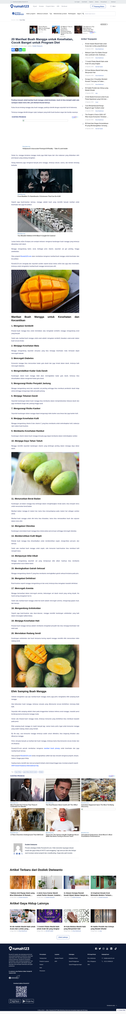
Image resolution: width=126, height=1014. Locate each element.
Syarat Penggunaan (74, 961)
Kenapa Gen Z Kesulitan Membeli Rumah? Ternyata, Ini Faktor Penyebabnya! (96, 80)
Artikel (17, 19)
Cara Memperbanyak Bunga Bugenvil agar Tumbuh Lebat (94, 107)
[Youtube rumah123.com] (107, 949)
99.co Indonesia (92, 958)
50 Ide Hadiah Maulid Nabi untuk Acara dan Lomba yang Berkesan (96, 45)
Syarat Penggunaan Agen (75, 964)
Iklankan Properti (59, 958)
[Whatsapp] (24, 49)
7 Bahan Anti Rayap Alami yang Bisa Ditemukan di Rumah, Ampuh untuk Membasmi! (22, 894)
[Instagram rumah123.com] (103, 949)
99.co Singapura (92, 961)
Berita (96, 2)
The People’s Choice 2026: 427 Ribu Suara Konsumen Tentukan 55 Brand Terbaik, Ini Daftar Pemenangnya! (96, 116)
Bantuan (113, 2)
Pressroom (42, 970)
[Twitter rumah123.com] (100, 949)
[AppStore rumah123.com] (15, 1001)
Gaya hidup (80, 13)
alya (96, 93)
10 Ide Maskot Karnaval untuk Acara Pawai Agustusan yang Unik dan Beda (97, 98)
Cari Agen (77, 2)
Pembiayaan (72, 13)
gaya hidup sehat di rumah (30, 772)
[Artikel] (17, 13)
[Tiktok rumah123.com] (115, 948)
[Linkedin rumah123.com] (111, 948)
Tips (51, 13)
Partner (41, 964)
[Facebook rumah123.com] (96, 949)
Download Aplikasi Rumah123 (20, 2)
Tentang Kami (43, 958)
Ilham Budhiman (99, 49)
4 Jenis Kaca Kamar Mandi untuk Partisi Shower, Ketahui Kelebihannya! (48, 894)
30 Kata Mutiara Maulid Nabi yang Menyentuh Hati (96, 71)
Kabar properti (30, 13)
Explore (91, 2)
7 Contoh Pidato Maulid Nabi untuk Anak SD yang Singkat (96, 62)
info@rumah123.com (109, 958)
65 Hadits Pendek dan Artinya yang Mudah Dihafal (96, 89)
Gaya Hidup (22, 19)
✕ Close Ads (121, 1010)
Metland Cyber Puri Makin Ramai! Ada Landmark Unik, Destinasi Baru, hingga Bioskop (96, 54)
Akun (114, 6)
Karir (41, 967)
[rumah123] (19, 949)
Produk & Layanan (44, 961)
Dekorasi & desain (42, 13)
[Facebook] (13, 49)
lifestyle (41, 772)
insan (96, 102)
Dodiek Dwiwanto (37, 46)
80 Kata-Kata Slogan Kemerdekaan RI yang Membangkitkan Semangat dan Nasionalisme (96, 125)
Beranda (13, 19)
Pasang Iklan (99, 6)
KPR (56, 961)
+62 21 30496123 (108, 961)
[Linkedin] (20, 49)
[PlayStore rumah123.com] (28, 1002)
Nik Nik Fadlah (99, 66)
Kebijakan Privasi (73, 958)
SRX (89, 964)
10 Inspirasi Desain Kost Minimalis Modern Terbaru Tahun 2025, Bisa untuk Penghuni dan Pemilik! (101, 894)
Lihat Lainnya (63, 937)
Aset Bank (84, 2)
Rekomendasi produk (60, 13)
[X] (16, 49)
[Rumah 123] (19, 6)
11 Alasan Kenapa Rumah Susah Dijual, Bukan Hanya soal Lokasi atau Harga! (76, 894)
